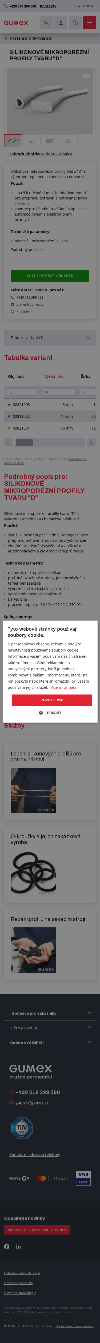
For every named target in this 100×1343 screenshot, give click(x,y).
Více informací (63, 687)
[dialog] (49, 671)
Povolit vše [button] (52, 699)
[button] (50, 713)
